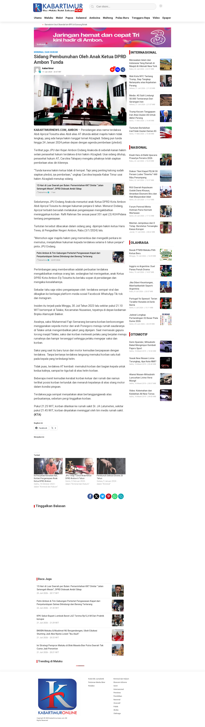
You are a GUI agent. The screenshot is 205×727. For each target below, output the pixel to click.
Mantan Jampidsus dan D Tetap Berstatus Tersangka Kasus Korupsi (143, 226)
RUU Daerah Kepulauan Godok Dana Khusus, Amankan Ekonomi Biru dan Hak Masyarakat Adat (143, 192)
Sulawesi (81, 18)
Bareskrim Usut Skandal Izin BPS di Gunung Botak (61, 24)
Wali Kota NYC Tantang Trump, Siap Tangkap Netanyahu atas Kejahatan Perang (142, 81)
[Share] (122, 69)
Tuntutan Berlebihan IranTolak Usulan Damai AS (142, 129)
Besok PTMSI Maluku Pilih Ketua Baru (142, 252)
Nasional (117, 699)
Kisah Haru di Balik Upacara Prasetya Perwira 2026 (143, 156)
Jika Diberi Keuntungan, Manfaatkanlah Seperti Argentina (141, 286)
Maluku (48, 18)
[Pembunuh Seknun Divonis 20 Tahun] (111, 466)
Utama (38, 18)
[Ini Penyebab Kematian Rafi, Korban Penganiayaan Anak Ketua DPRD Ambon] (48, 466)
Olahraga (117, 713)
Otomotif (117, 703)
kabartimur (48, 68)
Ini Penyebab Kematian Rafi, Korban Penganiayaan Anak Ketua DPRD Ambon (46, 478)
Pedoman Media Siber (96, 682)
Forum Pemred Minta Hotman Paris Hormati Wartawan (140, 210)
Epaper (166, 18)
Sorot (116, 686)
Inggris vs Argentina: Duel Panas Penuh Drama (142, 268)
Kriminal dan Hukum (121, 679)
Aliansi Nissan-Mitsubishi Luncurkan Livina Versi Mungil (142, 378)
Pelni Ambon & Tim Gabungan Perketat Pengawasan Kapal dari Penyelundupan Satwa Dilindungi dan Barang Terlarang (68, 254)
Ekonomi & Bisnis (120, 682)
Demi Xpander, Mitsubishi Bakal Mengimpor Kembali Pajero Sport (142, 345)
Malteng (108, 18)
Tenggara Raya (141, 18)
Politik (116, 706)
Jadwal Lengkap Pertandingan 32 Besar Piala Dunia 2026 (143, 318)
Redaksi (91, 686)
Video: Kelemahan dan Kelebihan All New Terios (141, 392)
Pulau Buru (122, 18)
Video (156, 18)
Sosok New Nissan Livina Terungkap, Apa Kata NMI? (142, 360)
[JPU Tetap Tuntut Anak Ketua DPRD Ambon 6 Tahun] (79, 466)
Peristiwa (117, 692)
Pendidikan (118, 696)
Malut (59, 18)
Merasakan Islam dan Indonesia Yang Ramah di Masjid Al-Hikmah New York (143, 63)
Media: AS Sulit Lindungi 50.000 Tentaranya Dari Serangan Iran (141, 99)
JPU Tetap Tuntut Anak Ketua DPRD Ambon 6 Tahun (78, 477)
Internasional (119, 689)
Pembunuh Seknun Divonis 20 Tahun (110, 477)
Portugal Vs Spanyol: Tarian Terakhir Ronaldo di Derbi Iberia (143, 302)
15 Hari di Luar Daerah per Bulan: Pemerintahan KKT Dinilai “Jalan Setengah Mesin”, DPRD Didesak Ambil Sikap (70, 187)
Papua (69, 18)
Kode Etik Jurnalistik (96, 679)
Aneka (116, 710)
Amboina (94, 18)
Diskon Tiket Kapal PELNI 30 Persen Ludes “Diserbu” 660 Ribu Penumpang (143, 174)
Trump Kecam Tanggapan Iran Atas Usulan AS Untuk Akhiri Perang (142, 115)
